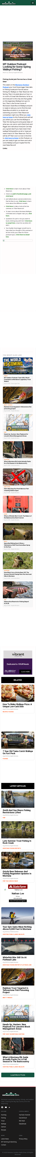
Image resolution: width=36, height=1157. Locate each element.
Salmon (3, 1127)
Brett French (7, 997)
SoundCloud (23, 1118)
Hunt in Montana (12, 1034)
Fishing (11, 711)
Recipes (5, 711)
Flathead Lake (26, 965)
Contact (3, 1145)
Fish (7, 881)
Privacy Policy (23, 1139)
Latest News (5, 1139)
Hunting (6, 934)
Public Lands (13, 934)
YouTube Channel (24, 1115)
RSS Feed (22, 1121)
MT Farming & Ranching (9, 1142)
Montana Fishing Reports (12, 848)
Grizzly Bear (13, 881)
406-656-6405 (18, 898)
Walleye (3, 1124)
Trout (3, 1121)
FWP (4, 817)
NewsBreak (22, 1124)
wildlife (21, 934)
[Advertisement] (18, 24)
